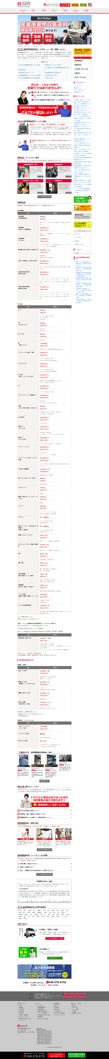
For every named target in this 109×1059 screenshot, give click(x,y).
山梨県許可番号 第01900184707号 (44, 1041)
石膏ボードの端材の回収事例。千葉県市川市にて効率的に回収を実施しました (23, 774)
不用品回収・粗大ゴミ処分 (81, 69)
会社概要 (21, 1007)
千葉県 (35, 46)
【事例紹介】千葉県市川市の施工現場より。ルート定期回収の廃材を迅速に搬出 (37, 774)
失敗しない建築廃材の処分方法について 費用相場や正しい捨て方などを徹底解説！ (82, 176)
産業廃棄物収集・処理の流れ (52, 72)
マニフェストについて (59, 1014)
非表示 (45, 61)
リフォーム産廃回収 (42, 1013)
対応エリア (54, 10)
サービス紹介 (39, 1005)
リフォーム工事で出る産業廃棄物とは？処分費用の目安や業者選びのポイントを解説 (82, 190)
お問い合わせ (48, 78)
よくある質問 (57, 1011)
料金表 (33, 10)
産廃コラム (74, 1005)
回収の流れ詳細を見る (44, 849)
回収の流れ (56, 1009)
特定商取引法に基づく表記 (25, 1018)
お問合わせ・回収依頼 (59, 1013)
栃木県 (71, 994)
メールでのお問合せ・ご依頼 (55, 938)
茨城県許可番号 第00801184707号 (44, 1036)
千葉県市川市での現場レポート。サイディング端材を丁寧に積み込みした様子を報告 (83, 290)
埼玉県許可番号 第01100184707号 (44, 1031)
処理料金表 (21, 69)
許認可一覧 (21, 1013)
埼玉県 (75, 994)
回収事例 (44, 10)
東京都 (79, 994)
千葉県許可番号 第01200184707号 (44, 1035)
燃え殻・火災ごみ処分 (80, 77)
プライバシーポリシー (24, 1016)
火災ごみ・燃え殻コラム (79, 90)
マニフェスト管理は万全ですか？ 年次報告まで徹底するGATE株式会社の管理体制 (82, 145)
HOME (20, 46)
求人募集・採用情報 (23, 1014)
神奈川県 (65, 997)
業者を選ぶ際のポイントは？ (26, 72)
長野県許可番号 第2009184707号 (44, 1042)
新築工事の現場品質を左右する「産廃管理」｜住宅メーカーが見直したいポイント (82, 134)
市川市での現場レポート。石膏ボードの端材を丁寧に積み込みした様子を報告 (83, 301)
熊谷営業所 (21, 1011)
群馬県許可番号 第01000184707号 (44, 1039)
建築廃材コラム (77, 88)
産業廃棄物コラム (78, 92)
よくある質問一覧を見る (44, 874)
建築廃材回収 (78, 64)
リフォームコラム (78, 86)
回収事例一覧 (44, 781)
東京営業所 (21, 1009)
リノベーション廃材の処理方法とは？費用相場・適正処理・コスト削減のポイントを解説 (82, 118)
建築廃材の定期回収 (42, 1011)
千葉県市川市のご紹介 (50, 75)
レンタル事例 (78, 237)
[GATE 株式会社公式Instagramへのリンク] (89, 4)
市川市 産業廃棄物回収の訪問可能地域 (29, 78)
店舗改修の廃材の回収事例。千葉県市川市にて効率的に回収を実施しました (65, 769)
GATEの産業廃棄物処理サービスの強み (29, 65)
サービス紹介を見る (44, 196)
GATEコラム (78, 234)
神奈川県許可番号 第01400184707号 (45, 1034)
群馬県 (66, 994)
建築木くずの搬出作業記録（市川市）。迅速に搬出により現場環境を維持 (83, 295)
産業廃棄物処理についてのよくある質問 (29, 75)
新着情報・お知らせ (79, 244)
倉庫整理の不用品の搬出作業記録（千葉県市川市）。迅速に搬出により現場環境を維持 (51, 774)
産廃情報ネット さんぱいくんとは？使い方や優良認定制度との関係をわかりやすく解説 (82, 128)
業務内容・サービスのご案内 (52, 65)
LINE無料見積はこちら (54, 958)
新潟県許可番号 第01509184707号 (44, 1043)
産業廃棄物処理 (79, 60)
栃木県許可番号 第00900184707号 (44, 1038)
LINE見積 (56, 1007)
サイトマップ (22, 1020)
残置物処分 (77, 73)
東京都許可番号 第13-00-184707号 (44, 1032)
